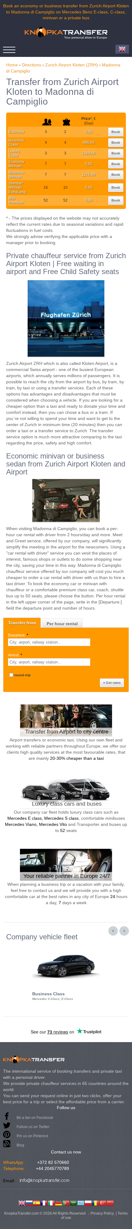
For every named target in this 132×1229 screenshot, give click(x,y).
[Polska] (88, 1202)
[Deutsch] (58, 1202)
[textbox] (49, 642)
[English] (21, 1202)
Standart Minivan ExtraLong (17, 187)
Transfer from (22, 622)
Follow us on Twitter (33, 1127)
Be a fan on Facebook (35, 1118)
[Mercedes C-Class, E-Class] (66, 946)
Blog (20, 1145)
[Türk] (103, 1202)
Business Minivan (16, 174)
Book (115, 132)
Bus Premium (16, 200)
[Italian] (51, 1202)
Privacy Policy (102, 1213)
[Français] (44, 1202)
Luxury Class (14, 153)
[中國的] (110, 1202)
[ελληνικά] (80, 1202)
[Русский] (29, 1202)
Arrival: (15, 655)
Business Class (16, 142)
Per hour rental (62, 623)
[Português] (66, 1202)
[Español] (36, 1202)
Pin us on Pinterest (32, 1136)
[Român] (95, 1202)
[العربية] (73, 1202)
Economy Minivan (16, 164)
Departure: (18, 635)
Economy (16, 132)
